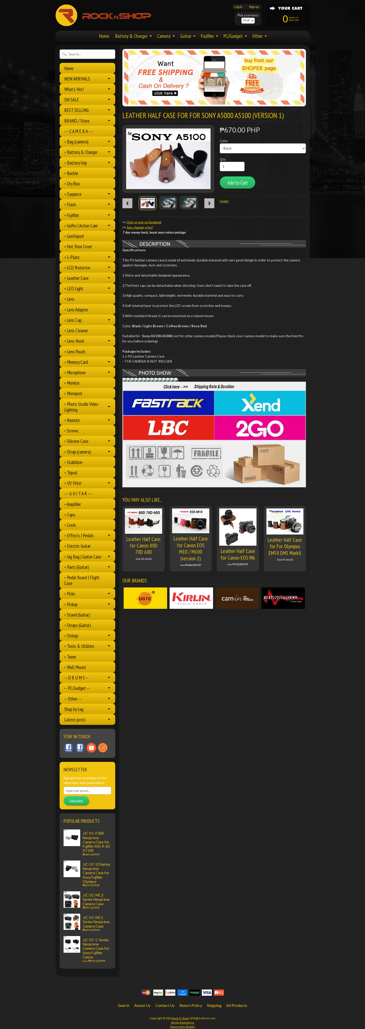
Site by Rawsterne (182, 1022)
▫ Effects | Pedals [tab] (79, 535)
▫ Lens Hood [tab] (74, 341)
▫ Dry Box (72, 183)
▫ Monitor (72, 383)
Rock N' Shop (180, 1018)
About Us (142, 1005)
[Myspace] (80, 748)
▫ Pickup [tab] (70, 604)
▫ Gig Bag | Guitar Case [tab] (82, 556)
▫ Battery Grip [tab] (75, 163)
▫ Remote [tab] (72, 420)
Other (257, 36)
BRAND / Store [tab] (76, 121)
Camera (164, 36)
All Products (236, 1005)
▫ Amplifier (72, 504)
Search (123, 1005)
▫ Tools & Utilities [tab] (79, 646)
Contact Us (165, 1005)
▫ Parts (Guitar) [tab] (76, 567)
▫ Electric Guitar (77, 546)
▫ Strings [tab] (71, 635)
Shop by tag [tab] (73, 709)
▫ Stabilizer (73, 462)
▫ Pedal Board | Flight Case (82, 580)
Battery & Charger (131, 36)
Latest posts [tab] (75, 719)
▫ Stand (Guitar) (77, 614)
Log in (238, 6)
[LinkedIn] (91, 748)
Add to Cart (237, 182)
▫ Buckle (71, 173)
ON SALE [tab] (71, 99)
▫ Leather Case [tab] (76, 278)
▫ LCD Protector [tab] (77, 267)
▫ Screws (71, 430)
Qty (223, 159)
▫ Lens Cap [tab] (73, 320)
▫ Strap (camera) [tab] (77, 452)
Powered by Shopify (182, 1026)
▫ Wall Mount (75, 667)
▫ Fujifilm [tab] (71, 215)
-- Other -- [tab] (72, 699)
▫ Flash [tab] (70, 204)
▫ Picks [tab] (69, 593)
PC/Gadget (233, 36)
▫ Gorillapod (74, 236)
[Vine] (103, 748)
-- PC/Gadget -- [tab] (77, 688)
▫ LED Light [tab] (73, 288)
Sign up (254, 6)
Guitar (185, 36)
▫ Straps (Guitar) (77, 625)
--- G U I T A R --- (78, 493)
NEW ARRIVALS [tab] (77, 79)
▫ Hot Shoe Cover (78, 246)
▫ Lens (69, 299)
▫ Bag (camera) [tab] (76, 141)
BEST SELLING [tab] (76, 110)
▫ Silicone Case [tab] (76, 441)
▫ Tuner (70, 656)
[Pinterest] (68, 748)
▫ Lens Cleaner (76, 330)
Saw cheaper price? (140, 227)
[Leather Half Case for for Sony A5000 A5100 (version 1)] (148, 203)
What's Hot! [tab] (74, 89)
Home (104, 36)
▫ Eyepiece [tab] (72, 194)
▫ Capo (69, 514)
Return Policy (190, 1005)
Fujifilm (207, 36)
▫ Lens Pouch (74, 351)
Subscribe (76, 800)
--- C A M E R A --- (78, 131)
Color (224, 141)
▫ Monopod (73, 393)
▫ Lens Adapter (76, 309)
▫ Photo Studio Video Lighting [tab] (81, 407)
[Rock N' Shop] (103, 23)
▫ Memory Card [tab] (76, 362)
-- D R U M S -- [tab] (76, 677)
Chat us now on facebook (144, 222)
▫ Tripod (70, 472)
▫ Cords (70, 525)
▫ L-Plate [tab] (71, 257)
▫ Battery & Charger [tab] (81, 152)
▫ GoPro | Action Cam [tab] (81, 225)
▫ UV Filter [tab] (73, 483)
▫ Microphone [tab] (75, 372)
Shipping (214, 1005)
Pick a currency (248, 15)
